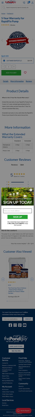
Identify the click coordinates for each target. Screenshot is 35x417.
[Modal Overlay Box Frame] (17, 208)
